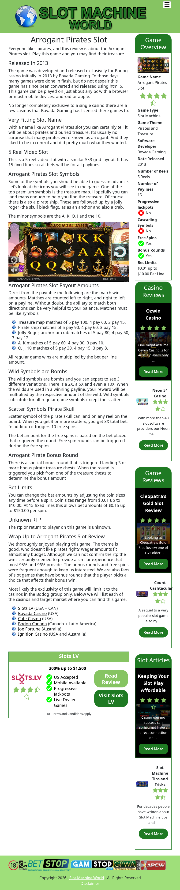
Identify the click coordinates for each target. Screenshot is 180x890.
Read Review (111, 678)
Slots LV (25, 608)
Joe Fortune (29, 629)
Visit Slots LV (111, 698)
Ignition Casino (33, 634)
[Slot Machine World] (78, 16)
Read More (153, 371)
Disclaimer (90, 883)
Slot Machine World (86, 877)
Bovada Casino (32, 613)
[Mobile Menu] (167, 4)
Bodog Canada (32, 623)
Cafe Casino (29, 618)
